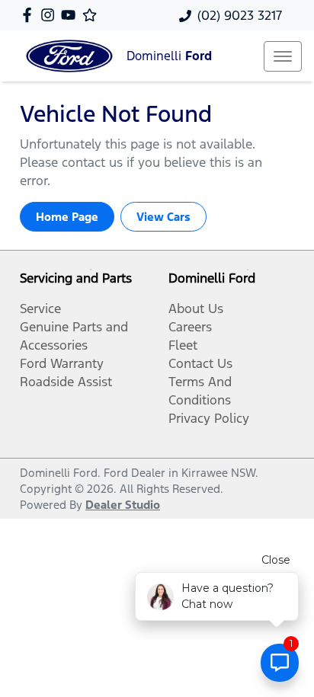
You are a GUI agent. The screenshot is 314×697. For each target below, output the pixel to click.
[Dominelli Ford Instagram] (50, 15)
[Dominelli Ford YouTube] (71, 15)
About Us (195, 308)
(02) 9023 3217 (239, 15)
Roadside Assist (66, 381)
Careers (190, 326)
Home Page (67, 216)
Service (40, 308)
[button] (283, 56)
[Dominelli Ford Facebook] (30, 15)
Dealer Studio (122, 504)
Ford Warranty (62, 363)
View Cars (163, 216)
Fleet (182, 345)
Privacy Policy (208, 418)
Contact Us (200, 363)
